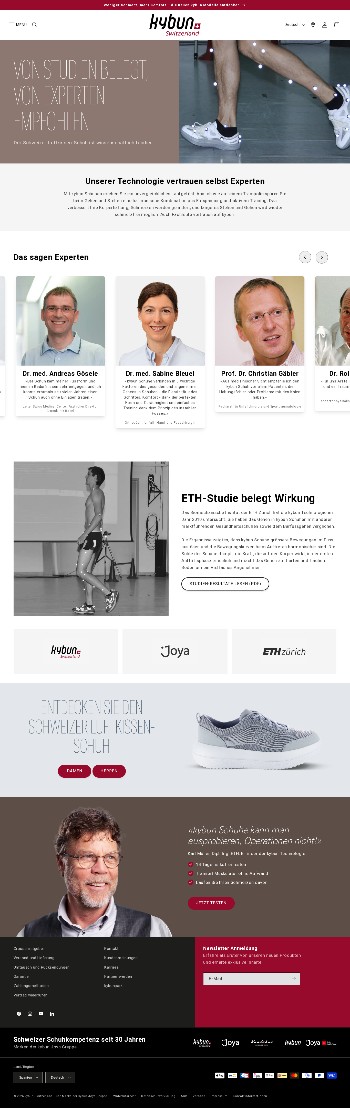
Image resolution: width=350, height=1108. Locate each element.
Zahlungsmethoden (31, 986)
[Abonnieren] (294, 979)
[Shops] (313, 25)
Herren (108, 770)
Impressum (219, 1096)
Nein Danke (177, 1083)
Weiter (118, 1083)
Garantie (21, 976)
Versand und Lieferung (34, 958)
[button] (11, 25)
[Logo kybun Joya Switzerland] (310, 1043)
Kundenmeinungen (121, 958)
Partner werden (118, 976)
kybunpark (113, 986)
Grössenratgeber (29, 948)
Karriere (111, 967)
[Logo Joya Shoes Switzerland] (230, 1043)
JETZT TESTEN (211, 903)
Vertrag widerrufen (31, 995)
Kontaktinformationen (250, 1096)
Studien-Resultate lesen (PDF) (225, 583)
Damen (74, 770)
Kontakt (111, 948)
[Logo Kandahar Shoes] (262, 1043)
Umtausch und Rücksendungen (42, 967)
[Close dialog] (190, 1029)
